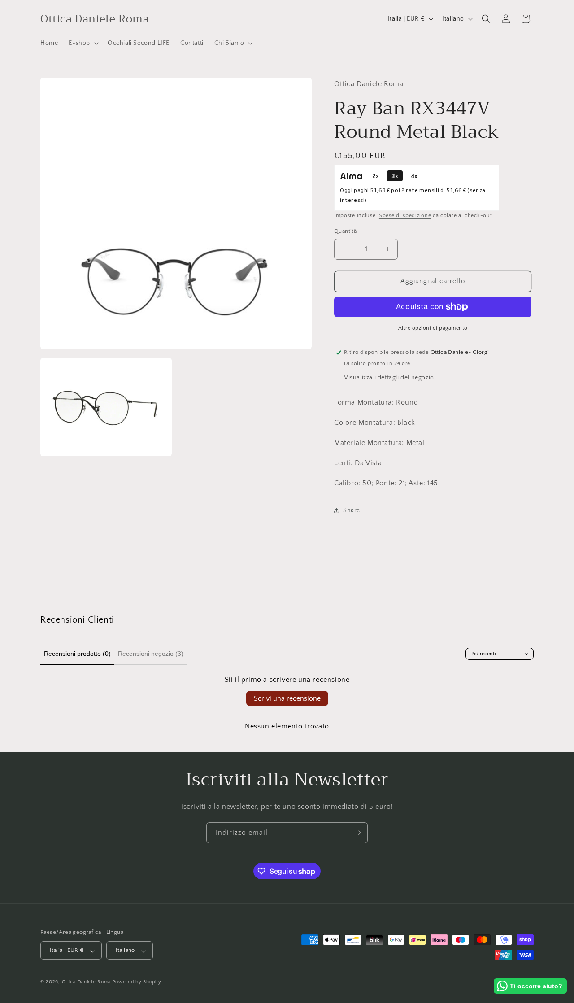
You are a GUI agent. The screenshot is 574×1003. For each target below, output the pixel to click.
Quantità (345, 231)
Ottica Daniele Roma (86, 982)
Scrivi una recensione (287, 698)
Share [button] (351, 510)
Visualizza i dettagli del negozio (389, 377)
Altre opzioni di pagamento (433, 328)
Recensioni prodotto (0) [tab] (77, 653)
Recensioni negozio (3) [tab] (150, 653)
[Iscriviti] (357, 832)
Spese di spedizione (405, 215)
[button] (82, 43)
